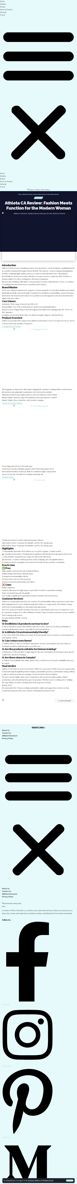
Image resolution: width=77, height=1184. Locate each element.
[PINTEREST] (28, 1133)
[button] (69, 1180)
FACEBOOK (6, 1004)
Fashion (38, 197)
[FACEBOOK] (28, 1000)
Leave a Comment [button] (65, 700)
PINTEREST (7, 1137)
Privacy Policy (34, 1180)
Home (19, 194)
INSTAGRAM (7, 1066)
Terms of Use (48, 1180)
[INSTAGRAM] (28, 1062)
